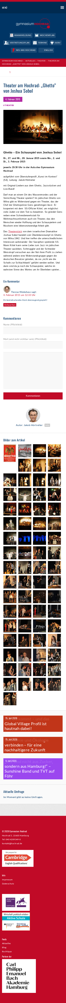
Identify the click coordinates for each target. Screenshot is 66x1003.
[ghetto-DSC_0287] (9, 597)
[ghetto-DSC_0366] (54, 612)
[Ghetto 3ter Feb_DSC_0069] (24, 655)
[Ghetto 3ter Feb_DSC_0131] (9, 685)
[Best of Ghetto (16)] (24, 509)
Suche (49, 7)
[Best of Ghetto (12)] (24, 495)
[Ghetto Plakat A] (24, 451)
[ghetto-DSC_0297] (24, 597)
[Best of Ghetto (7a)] (39, 480)
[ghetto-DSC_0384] (24, 626)
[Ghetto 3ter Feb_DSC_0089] (54, 655)
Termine (42, 43)
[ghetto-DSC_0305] (54, 597)
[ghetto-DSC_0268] (24, 582)
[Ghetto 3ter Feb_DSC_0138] (24, 685)
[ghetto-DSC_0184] (39, 553)
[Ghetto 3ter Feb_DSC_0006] (9, 641)
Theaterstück (15, 231)
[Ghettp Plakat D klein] (9, 453)
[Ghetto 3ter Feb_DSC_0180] (9, 699)
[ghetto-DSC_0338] (24, 612)
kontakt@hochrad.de (12, 843)
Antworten (9, 304)
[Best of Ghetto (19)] (54, 524)
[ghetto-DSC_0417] (54, 626)
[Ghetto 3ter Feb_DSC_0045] (54, 641)
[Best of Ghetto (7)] (24, 480)
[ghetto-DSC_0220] (9, 568)
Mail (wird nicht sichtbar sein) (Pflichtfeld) (25, 339)
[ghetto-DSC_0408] (39, 626)
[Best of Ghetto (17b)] (9, 524)
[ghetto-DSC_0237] (39, 568)
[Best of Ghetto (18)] (24, 524)
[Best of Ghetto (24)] (9, 553)
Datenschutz (8, 883)
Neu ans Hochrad (26, 50)
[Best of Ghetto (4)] (24, 466)
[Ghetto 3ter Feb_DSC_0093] (9, 670)
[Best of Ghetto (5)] (39, 466)
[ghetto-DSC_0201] (54, 553)
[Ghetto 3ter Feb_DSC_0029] (24, 641)
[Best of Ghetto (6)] (54, 466)
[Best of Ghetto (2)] (39, 451)
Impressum (7, 879)
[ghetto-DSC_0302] (39, 597)
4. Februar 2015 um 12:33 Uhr (19, 295)
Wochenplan (47, 35)
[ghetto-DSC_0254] (54, 568)
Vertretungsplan (19, 43)
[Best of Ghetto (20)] (9, 539)
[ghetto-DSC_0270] (39, 582)
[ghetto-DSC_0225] (24, 568)
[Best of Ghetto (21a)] (39, 539)
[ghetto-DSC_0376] (9, 626)
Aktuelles (6, 943)
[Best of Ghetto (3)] (54, 451)
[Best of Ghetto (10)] (9, 495)
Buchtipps (7, 951)
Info (47, 425)
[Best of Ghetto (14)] (54, 495)
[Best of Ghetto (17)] (39, 509)
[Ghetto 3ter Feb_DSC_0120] (39, 670)
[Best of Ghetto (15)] (9, 509)
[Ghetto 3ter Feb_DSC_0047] (9, 655)
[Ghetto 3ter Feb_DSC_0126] (54, 670)
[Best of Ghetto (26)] (24, 553)
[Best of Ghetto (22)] (54, 539)
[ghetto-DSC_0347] (39, 612)
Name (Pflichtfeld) (12, 324)
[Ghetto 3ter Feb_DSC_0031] (39, 641)
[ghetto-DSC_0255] (9, 582)
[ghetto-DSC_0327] (9, 612)
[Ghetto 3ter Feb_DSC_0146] (39, 685)
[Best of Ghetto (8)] (54, 480)
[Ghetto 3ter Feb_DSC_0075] (39, 655)
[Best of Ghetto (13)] (39, 495)
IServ (57, 43)
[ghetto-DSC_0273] (54, 582)
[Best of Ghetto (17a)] (54, 509)
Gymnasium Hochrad (12, 61)
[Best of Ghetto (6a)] (9, 480)
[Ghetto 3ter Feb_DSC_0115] (24, 670)
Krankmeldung (22, 35)
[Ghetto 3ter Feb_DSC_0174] (54, 685)
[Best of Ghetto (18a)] (39, 524)
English (48, 50)
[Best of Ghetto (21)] (24, 539)
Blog (4, 947)
